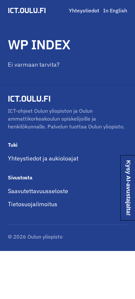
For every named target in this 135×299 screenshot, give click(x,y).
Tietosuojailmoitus (32, 204)
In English (115, 10)
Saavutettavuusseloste (38, 191)
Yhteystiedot (84, 10)
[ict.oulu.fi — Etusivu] (28, 10)
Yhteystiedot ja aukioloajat (43, 158)
